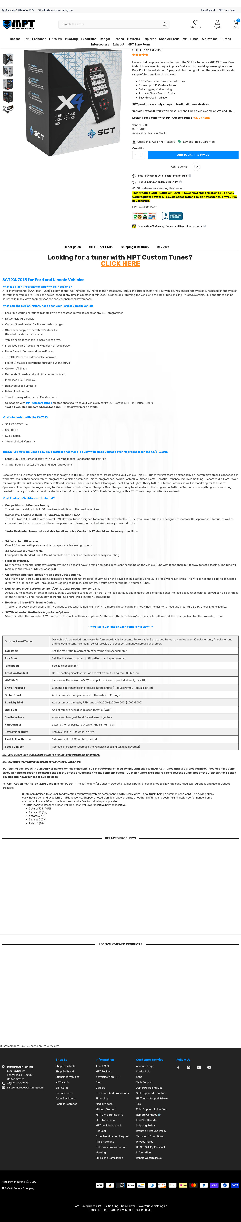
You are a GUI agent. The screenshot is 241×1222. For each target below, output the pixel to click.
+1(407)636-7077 (17, 1083)
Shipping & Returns (135, 247)
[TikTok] (199, 1067)
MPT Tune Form (227, 10)
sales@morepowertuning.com (57, 10)
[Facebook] (178, 1067)
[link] (29, 924)
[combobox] (110, 24)
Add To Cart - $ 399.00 (193, 154)
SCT (146, 125)
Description (72, 247)
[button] (140, 54)
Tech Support (208, 10)
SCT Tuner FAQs (101, 247)
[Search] (114, 24)
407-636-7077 (26, 10)
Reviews (163, 247)
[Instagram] (188, 1067)
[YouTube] (209, 1067)
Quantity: (138, 148)
